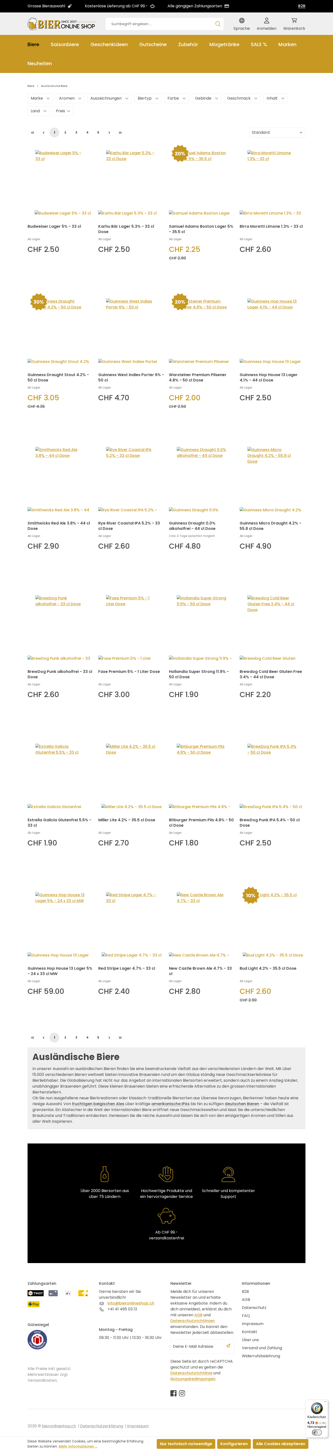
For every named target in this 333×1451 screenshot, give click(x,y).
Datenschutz (254, 1307)
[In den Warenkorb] (82, 277)
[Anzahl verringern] (32, 277)
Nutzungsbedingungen (192, 1379)
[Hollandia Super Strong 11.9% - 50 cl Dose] (202, 625)
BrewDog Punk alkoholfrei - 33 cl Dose (60, 674)
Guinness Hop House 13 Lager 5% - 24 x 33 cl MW (60, 971)
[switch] (317, 1432)
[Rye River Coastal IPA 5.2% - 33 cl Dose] (131, 477)
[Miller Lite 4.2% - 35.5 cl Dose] (131, 774)
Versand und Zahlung (262, 1348)
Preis (60, 111)
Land (35, 111)
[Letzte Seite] (120, 132)
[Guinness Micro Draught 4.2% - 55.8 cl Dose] (272, 477)
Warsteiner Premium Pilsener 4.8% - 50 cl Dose (197, 377)
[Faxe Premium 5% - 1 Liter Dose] (131, 625)
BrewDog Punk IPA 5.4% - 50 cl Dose (270, 822)
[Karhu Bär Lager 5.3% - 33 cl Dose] (131, 180)
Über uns (250, 1340)
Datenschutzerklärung (101, 1426)
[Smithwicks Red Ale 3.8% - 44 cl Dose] (60, 477)
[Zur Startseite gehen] (62, 23)
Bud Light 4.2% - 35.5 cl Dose (268, 968)
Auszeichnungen (106, 98)
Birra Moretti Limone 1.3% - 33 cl (271, 226)
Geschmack (239, 98)
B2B (301, 6)
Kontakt (249, 1332)
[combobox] (159, 24)
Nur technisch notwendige (186, 1444)
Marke (37, 98)
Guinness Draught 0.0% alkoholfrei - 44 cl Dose (192, 526)
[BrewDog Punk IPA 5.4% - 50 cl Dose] (272, 774)
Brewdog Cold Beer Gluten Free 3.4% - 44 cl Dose (271, 674)
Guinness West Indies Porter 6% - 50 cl (131, 377)
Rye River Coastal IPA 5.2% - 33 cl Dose (129, 526)
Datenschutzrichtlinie (191, 1373)
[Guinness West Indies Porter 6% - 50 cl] (131, 329)
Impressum (253, 1324)
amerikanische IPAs (170, 1104)
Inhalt (272, 98)
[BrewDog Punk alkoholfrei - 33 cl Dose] (60, 625)
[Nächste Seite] (109, 132)
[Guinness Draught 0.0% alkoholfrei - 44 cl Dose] (202, 477)
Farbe (173, 98)
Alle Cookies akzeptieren (280, 1444)
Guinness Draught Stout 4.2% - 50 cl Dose (58, 377)
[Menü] (325, 1403)
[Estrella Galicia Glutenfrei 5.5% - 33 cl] (60, 774)
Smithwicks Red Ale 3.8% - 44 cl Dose (59, 526)
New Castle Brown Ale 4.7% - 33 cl (200, 971)
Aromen (67, 98)
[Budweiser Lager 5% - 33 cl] (60, 180)
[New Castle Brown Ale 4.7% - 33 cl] (202, 922)
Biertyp (145, 98)
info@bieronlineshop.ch (131, 1303)
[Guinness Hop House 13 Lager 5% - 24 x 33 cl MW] (60, 922)
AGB (198, 1315)
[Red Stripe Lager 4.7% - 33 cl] (131, 922)
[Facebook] (173, 1393)
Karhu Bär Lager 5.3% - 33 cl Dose (126, 229)
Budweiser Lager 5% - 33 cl (54, 226)
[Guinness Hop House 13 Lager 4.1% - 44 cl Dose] (272, 329)
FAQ (246, 1315)
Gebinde (203, 98)
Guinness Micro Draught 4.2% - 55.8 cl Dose (270, 526)
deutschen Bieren (242, 1104)
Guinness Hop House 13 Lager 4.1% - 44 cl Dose (269, 377)
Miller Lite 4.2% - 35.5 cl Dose (126, 820)
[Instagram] (182, 1393)
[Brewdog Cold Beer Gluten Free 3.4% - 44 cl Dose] (272, 625)
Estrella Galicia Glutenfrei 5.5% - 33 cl (59, 822)
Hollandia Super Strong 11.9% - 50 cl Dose (199, 674)
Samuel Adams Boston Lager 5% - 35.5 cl (201, 229)
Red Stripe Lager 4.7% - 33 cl (126, 968)
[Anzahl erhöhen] (59, 277)
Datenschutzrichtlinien (192, 1321)
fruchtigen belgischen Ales (98, 1104)
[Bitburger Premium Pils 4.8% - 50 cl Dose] (202, 774)
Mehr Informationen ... (78, 1446)
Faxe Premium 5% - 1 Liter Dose (129, 671)
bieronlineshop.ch (59, 1426)
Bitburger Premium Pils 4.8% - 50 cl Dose (201, 822)
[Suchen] (218, 24)
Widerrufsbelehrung (261, 1356)
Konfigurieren (234, 1444)
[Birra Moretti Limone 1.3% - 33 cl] (272, 180)
